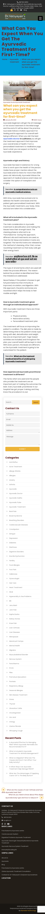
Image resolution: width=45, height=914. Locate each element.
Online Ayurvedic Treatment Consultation (16, 871)
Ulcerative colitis (15, 708)
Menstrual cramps (16, 641)
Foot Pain (12, 569)
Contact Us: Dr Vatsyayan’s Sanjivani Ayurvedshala (19, 875)
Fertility (12, 561)
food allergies (14, 565)
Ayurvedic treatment (17, 507)
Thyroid (12, 704)
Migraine (12, 650)
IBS (10, 601)
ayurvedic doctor (11, 138)
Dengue (12, 534)
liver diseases (14, 632)
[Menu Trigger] (40, 18)
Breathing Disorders (16, 520)
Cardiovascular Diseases (18, 525)
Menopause (13, 637)
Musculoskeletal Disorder (18, 655)
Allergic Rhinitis (14, 471)
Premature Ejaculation (17, 677)
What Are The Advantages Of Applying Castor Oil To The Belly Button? (24, 774)
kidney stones (14, 619)
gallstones (13, 574)
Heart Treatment (15, 587)
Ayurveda (5, 861)
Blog (25, 10)
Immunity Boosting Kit (9, 850)
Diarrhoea (13, 547)
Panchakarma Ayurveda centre (13, 831)
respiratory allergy (16, 686)
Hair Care (12, 583)
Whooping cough (16, 731)
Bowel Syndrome (15, 516)
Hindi (11, 592)
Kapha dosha (14, 614)
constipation (14, 529)
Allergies (12, 475)
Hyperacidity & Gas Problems (20, 596)
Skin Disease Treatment (18, 695)
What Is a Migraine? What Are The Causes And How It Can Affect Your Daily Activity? (22, 760)
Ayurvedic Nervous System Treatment (15, 846)
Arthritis (12, 484)
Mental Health (14, 646)
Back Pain (12, 511)
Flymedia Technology (28, 911)
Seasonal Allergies (16, 690)
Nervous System (15, 659)
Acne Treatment (15, 467)
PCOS (11, 668)
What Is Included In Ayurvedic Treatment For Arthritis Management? (23, 752)
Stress (11, 699)
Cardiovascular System (10, 834)
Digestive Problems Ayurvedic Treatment (16, 837)
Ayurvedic (13, 489)
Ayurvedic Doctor (15, 493)
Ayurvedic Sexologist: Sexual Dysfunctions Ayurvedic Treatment (20, 842)
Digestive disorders (16, 552)
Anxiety (12, 480)
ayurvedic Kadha (15, 498)
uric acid (12, 717)
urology (12, 722)
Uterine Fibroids (15, 726)
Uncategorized (14, 713)
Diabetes (12, 543)
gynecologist (14, 578)
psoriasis (12, 681)
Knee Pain (13, 623)
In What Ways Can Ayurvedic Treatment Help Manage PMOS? (21, 768)
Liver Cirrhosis (14, 628)
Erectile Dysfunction (17, 556)
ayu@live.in (7, 820)
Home (4, 59)
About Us (5, 858)
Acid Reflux (13, 462)
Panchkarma (14, 663)
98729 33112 (23, 2)
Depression (13, 538)
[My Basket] (11, 10)
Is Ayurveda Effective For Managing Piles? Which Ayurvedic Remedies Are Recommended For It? (23, 744)
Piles (11, 672)
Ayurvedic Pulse (15, 502)
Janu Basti (13, 605)
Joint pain (13, 610)
